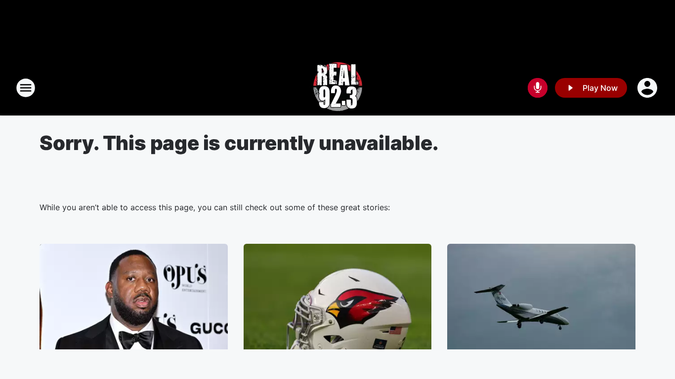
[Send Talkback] (538, 88)
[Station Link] (338, 88)
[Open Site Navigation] (26, 88)
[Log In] (648, 88)
